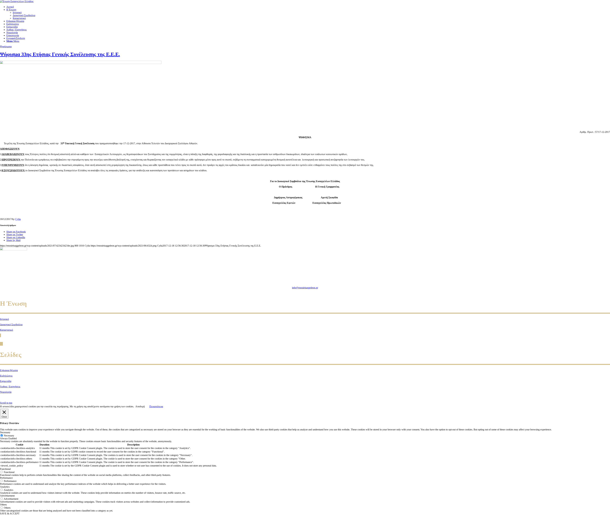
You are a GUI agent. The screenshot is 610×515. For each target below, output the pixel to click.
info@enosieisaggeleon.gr (305, 287)
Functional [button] (5, 469)
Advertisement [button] (7, 495)
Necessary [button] (5, 432)
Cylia (18, 219)
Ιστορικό (4, 319)
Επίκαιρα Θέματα (9, 370)
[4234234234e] (80, 63)
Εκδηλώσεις (6, 375)
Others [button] (3, 504)
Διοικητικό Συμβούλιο (11, 324)
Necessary (9, 435)
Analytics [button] (5, 486)
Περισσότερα (156, 406)
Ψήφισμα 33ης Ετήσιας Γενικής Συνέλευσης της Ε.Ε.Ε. (60, 54)
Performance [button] (6, 478)
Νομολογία (5, 392)
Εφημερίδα (5, 381)
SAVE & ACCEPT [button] (10, 513)
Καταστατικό (6, 330)
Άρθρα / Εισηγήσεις (10, 386)
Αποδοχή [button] (140, 406)
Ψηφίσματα (6, 46)
